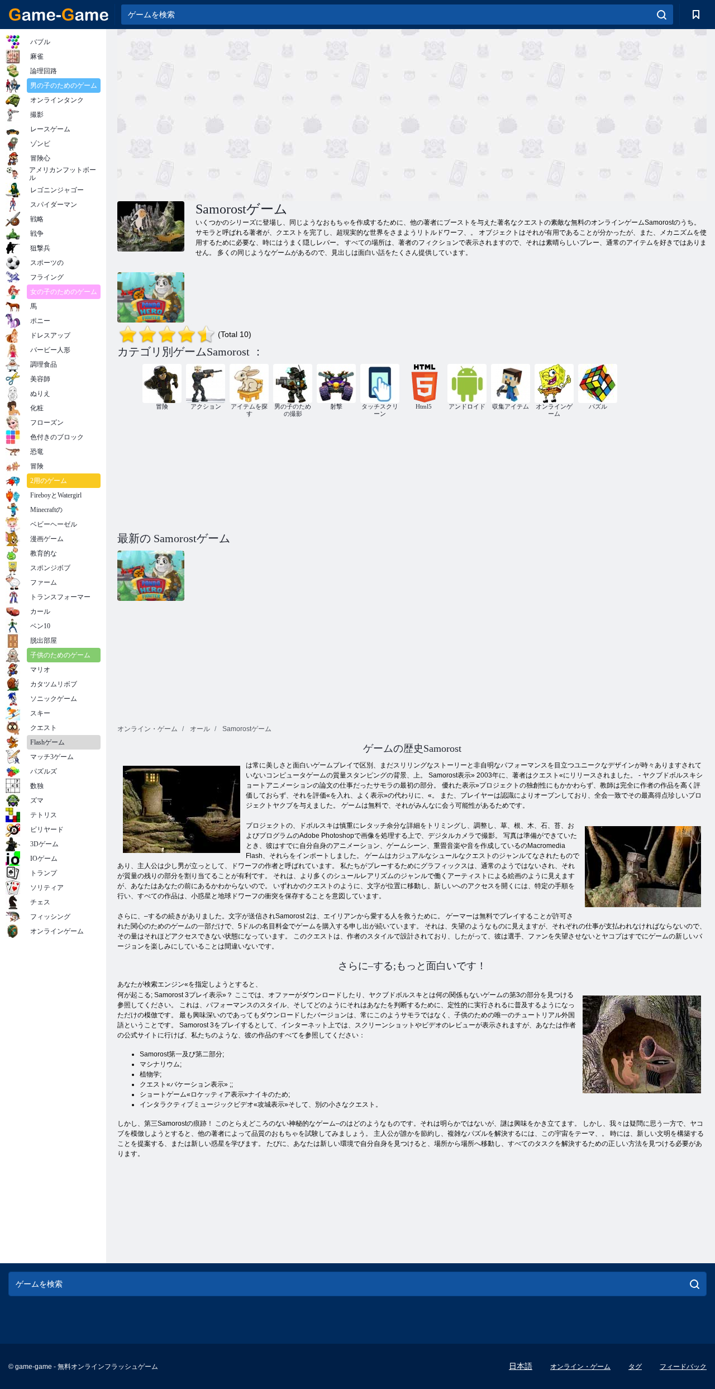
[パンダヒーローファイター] (150, 297)
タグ (635, 1367)
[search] (662, 14)
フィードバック (683, 1367)
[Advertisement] (265, 113)
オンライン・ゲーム (580, 1367)
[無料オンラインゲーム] (58, 14)
